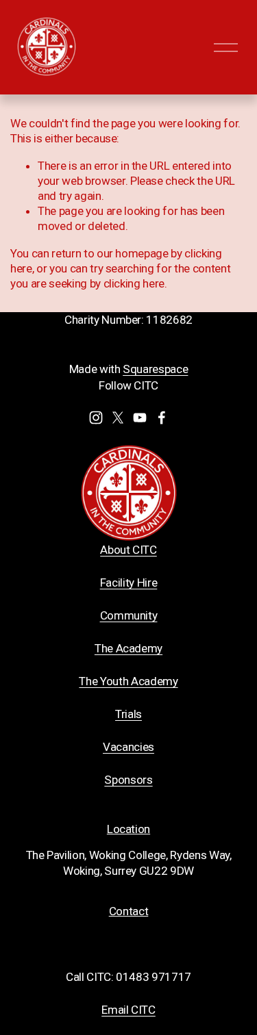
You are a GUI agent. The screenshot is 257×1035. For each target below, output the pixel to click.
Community (129, 615)
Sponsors (128, 780)
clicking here (134, 283)
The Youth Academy (128, 681)
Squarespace (155, 369)
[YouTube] (140, 417)
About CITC (128, 550)
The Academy (128, 648)
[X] (118, 417)
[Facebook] (162, 417)
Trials (128, 714)
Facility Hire (129, 582)
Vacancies (128, 747)
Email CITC (128, 1010)
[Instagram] (96, 417)
